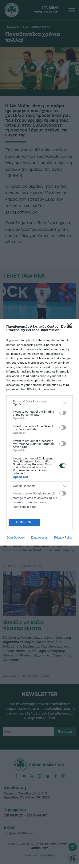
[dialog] (39, 432)
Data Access (39, 537)
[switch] (62, 413)
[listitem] (39, 403)
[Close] (71, 327)
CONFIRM (24, 522)
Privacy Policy (63, 537)
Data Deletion (16, 537)
